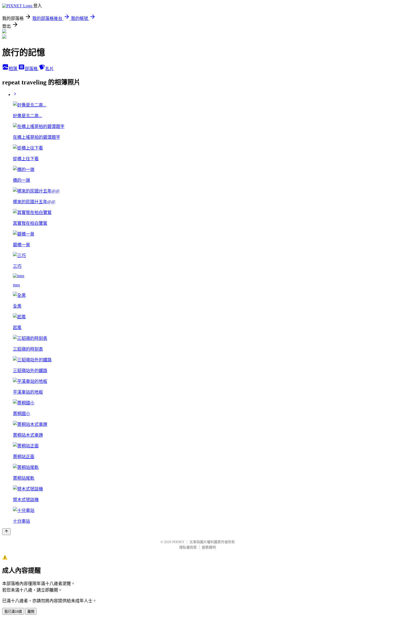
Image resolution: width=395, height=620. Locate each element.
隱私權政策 (188, 547)
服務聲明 (209, 547)
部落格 (32, 68)
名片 (49, 68)
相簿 (13, 68)
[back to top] (6, 531)
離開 (30, 612)
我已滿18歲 (13, 612)
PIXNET (178, 542)
